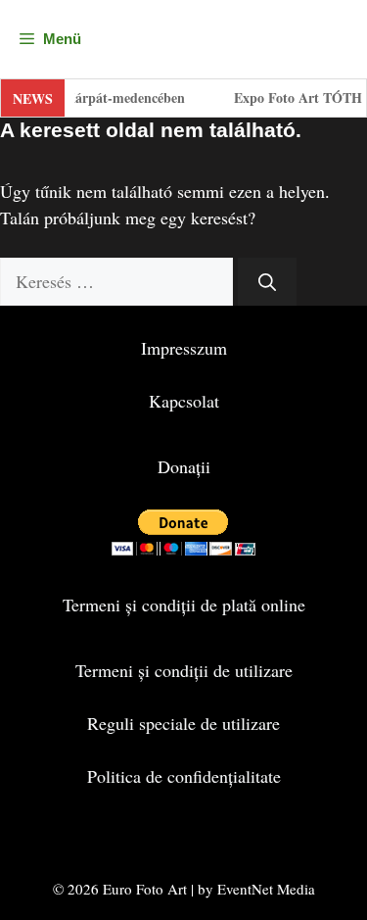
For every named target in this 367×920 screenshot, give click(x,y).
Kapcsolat (184, 400)
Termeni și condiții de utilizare (184, 670)
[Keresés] (267, 282)
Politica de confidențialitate (184, 776)
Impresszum (184, 348)
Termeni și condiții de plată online (184, 604)
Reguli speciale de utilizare (183, 723)
